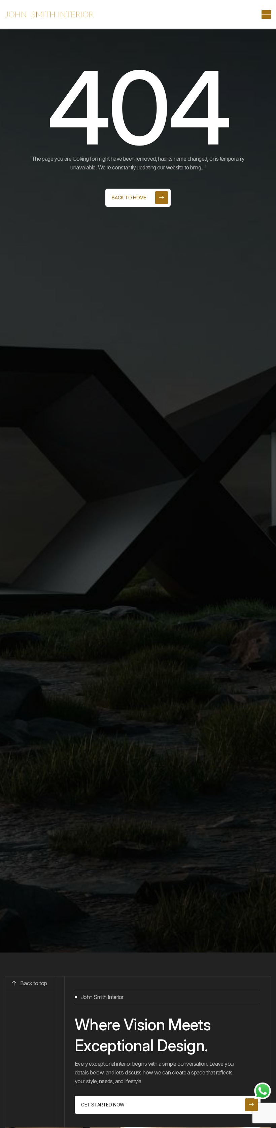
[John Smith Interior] (49, 14)
